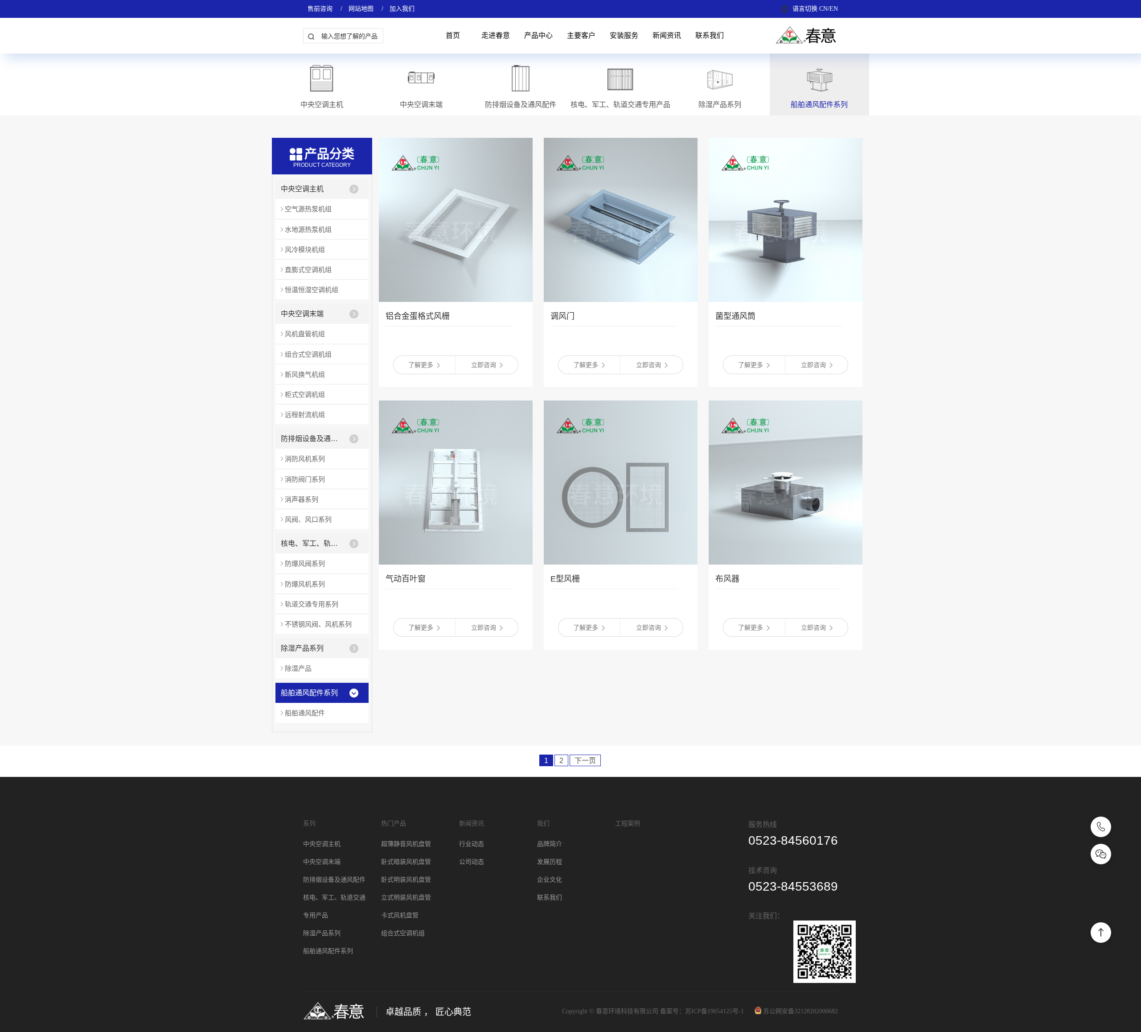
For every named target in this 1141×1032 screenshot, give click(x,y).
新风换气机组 (305, 374)
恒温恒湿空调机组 (311, 289)
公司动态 (471, 862)
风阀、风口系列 (308, 519)
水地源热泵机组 (308, 229)
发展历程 (549, 862)
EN (833, 8)
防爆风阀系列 (305, 563)
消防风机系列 (305, 458)
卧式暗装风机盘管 (406, 862)
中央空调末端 (302, 314)
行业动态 (471, 844)
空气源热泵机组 (308, 209)
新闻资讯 (667, 35)
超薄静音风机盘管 (406, 844)
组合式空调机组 (308, 354)
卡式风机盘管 (400, 915)
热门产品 (393, 823)
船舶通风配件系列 (309, 693)
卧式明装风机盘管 (406, 879)
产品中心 (538, 35)
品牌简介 (549, 844)
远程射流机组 (305, 414)
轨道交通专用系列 (311, 604)
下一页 (585, 760)
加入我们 (402, 8)
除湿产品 (298, 668)
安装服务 (624, 35)
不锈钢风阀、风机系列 (318, 624)
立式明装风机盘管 (406, 897)
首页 (453, 35)
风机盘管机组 (305, 334)
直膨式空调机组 (308, 269)
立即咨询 (483, 364)
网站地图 (361, 8)
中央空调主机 (302, 189)
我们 (543, 823)
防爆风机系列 (305, 584)
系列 (309, 823)
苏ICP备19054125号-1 (714, 1011)
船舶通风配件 (305, 713)
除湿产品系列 (302, 648)
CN (823, 8)
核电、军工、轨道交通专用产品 (312, 543)
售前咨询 (320, 8)
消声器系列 (301, 499)
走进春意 (495, 35)
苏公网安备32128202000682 (800, 1011)
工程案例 (627, 823)
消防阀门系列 (305, 479)
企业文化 (549, 879)
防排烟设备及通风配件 (312, 438)
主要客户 (581, 35)
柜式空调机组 (305, 394)
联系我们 (709, 35)
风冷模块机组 (305, 249)
